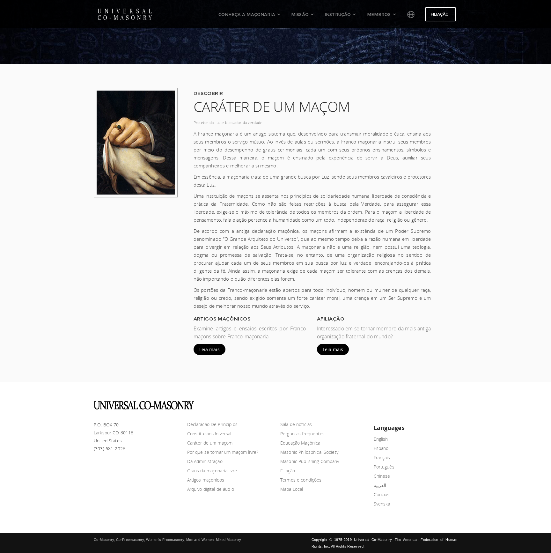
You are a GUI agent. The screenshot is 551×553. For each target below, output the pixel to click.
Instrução (338, 14)
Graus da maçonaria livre (212, 471)
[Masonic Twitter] (431, 403)
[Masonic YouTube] (410, 403)
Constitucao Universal (209, 434)
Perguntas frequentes (302, 434)
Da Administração (205, 461)
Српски (381, 494)
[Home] (414, 14)
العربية (380, 485)
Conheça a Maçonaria (246, 14)
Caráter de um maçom (210, 443)
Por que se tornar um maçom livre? (223, 452)
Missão (300, 14)
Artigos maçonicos (205, 480)
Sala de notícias (296, 424)
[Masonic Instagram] (452, 403)
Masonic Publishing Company (309, 461)
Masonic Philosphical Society (309, 452)
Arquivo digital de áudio (210, 489)
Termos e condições (301, 480)
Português (384, 467)
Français (382, 457)
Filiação (440, 14)
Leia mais (209, 349)
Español (382, 448)
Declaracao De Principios (212, 424)
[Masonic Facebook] (421, 403)
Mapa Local (291, 489)
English (381, 439)
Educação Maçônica (300, 443)
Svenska (382, 504)
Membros (379, 14)
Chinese (382, 476)
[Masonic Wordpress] (442, 403)
